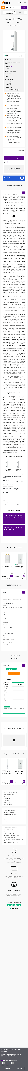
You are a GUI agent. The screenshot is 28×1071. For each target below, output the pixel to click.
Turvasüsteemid (8, 798)
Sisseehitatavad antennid (10, 814)
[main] (6, 3)
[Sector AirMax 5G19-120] (7, 464)
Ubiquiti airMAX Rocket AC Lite (19, 567)
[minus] (5, 153)
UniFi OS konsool (8, 816)
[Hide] (23, 192)
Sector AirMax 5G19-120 (8, 470)
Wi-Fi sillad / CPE (8, 818)
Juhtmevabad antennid (10, 89)
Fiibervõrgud (7, 802)
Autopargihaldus (8, 804)
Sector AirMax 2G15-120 (18, 470)
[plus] (22, 153)
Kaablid (5, 822)
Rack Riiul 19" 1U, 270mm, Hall (11, 835)
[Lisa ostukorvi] (24, 576)
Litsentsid (6, 800)
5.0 (7, 55)
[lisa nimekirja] (23, 56)
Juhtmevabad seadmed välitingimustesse (10, 12)
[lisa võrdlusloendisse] (20, 56)
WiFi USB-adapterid (9, 812)
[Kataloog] (3, 7)
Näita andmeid (5, 1065)
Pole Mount (6, 641)
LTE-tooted (6, 796)
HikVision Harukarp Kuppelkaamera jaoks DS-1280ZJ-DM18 (13, 832)
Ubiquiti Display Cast (9, 830)
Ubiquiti (7, 84)
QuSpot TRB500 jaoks (9, 837)
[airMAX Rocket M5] (7, 558)
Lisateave (10, 1057)
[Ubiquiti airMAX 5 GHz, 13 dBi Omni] (7, 764)
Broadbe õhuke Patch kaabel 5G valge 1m (13, 839)
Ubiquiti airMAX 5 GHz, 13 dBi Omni (6, 772)
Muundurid (6, 820)
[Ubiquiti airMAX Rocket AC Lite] (20, 558)
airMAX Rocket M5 (7, 566)
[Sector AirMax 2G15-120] (18, 464)
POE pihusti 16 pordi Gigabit (11, 842)
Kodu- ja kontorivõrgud (9, 794)
